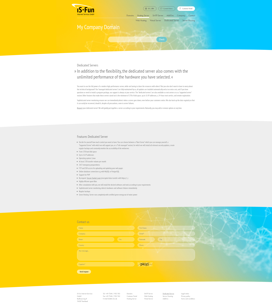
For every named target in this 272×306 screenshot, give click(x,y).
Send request (84, 272)
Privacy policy (185, 296)
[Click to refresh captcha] (145, 264)
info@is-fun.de (112, 299)
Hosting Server (143, 15)
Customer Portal (187, 8)
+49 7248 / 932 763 (113, 294)
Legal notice (185, 294)
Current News (168, 8)
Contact (192, 15)
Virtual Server (155, 20)
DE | (151, 8)
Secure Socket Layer (94, 178)
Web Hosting (141, 20)
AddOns (170, 15)
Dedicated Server (171, 20)
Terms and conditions (188, 299)
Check (161, 39)
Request (79, 108)
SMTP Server (158, 15)
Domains (130, 15)
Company (181, 15)
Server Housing (188, 20)
